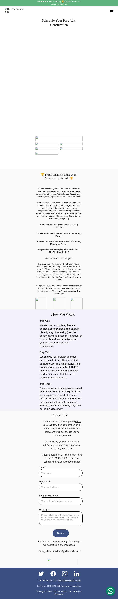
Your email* (45, 481)
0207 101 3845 (59, 458)
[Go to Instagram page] (66, 573)
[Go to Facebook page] (54, 573)
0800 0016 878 (53, 586)
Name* (42, 467)
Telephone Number (48, 495)
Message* (44, 509)
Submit (60, 533)
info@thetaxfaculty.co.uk (55, 445)
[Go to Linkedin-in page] (76, 573)
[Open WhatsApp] (110, 591)
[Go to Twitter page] (43, 573)
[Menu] (111, 10)
